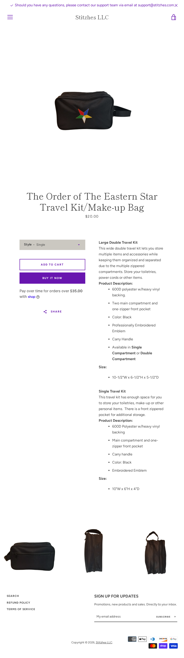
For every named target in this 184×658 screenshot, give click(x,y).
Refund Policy (18, 602)
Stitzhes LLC (92, 17)
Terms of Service (21, 609)
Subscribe (163, 616)
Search (13, 596)
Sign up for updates (116, 596)
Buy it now (52, 278)
